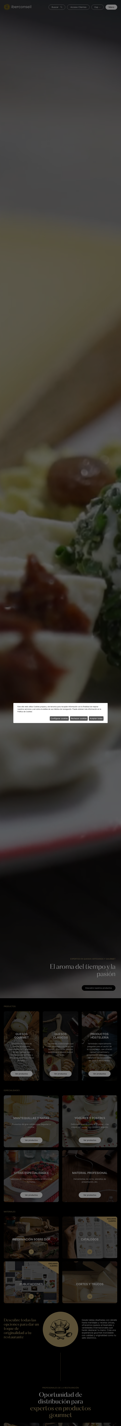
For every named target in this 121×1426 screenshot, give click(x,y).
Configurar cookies (59, 718)
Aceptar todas (96, 718)
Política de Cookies (24, 712)
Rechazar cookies (79, 718)
